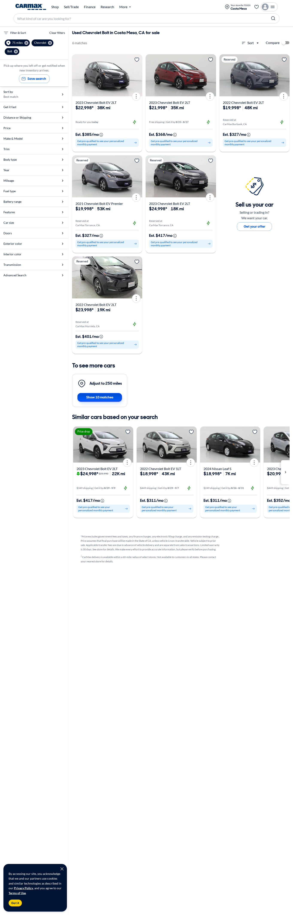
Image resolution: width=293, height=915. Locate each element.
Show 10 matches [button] (99, 397)
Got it (15, 903)
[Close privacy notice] (62, 869)
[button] (17, 42)
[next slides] (285, 472)
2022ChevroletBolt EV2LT (243, 102)
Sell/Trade (71, 7)
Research (107, 7)
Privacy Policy (23, 888)
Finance (89, 7)
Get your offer (254, 226)
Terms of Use (17, 893)
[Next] (137, 75)
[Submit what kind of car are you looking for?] (273, 18)
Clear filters (57, 33)
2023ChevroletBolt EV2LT (96, 102)
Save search (36, 78)
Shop (55, 7)
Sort (251, 43)
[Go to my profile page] (269, 7)
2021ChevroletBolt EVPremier (99, 203)
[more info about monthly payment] (101, 135)
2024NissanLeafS (217, 469)
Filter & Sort (18, 33)
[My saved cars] (256, 7)
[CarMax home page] (30, 7)
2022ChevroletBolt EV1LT (160, 469)
